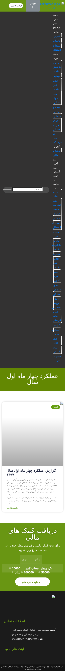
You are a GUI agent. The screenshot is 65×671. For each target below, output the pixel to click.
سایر (17, 572)
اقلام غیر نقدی (56, 85)
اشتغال (57, 50)
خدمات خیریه (55, 56)
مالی (55, 155)
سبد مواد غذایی (56, 98)
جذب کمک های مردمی (56, 27)
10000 (16, 568)
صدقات (56, 45)
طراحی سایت (8, 666)
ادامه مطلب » (12, 508)
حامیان (57, 40)
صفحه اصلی (55, 17)
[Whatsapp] (25, 658)
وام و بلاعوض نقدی (57, 66)
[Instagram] (34, 658)
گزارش (57, 146)
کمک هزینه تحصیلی (57, 125)
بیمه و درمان (56, 109)
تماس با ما (56, 186)
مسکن (57, 116)
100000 (29, 572)
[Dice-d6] (30, 658)
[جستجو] (7, 189)
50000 (45, 572)
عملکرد (57, 150)
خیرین (57, 35)
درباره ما (55, 178)
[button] (16, 5)
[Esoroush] (39, 658)
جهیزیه (57, 75)
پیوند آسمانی (56, 169)
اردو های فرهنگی (56, 316)
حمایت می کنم (31, 582)
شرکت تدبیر (29, 669)
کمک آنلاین (55, 161)
